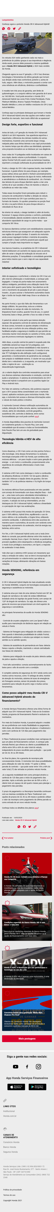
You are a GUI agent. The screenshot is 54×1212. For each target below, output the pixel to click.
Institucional (9, 1111)
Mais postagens (27, 1038)
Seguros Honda (10, 1152)
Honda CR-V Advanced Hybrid (26, 820)
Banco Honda (9, 1147)
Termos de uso (9, 1195)
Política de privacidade (12, 1190)
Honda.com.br (9, 1116)
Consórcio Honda (11, 1142)
